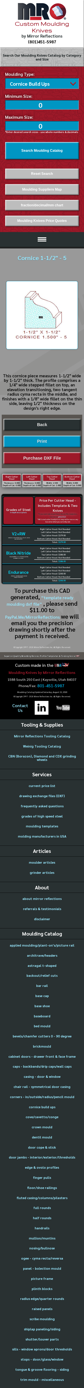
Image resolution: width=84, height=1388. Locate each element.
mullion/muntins (42, 1238)
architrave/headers (42, 955)
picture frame (42, 1278)
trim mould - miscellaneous (42, 1379)
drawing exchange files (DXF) (42, 796)
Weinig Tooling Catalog (42, 746)
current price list (42, 785)
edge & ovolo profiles (42, 1167)
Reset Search (42, 173)
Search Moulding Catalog (42, 150)
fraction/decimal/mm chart (42, 205)
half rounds (42, 1218)
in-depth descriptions (18, 513)
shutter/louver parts (42, 1339)
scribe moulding (42, 1319)
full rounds (42, 1207)
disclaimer (42, 919)
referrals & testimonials (42, 908)
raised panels (42, 1308)
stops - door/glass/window (42, 1359)
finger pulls (42, 1177)
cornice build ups (42, 1107)
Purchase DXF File (42, 458)
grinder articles (42, 872)
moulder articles (42, 862)
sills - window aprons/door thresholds (42, 1349)
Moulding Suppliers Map (42, 189)
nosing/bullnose (42, 1248)
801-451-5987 (50, 686)
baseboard (42, 1016)
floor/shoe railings (42, 1187)
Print (42, 441)
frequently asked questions (42, 806)
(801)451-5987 (42, 41)
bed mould (42, 1026)
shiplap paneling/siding (42, 1329)
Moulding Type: (19, 74)
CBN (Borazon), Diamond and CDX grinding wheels (42, 758)
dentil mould (42, 1137)
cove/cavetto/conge (42, 1117)
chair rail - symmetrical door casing (42, 1086)
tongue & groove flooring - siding (42, 1369)
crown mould (42, 1127)
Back (42, 424)
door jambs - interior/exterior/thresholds (42, 1157)
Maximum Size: (19, 117)
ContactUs (20, 708)
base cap (42, 995)
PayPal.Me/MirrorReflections (33, 617)
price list (62, 517)
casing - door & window (42, 1076)
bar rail (42, 985)
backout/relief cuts (42, 975)
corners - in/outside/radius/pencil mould (42, 1096)
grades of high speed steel (42, 816)
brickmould (42, 1046)
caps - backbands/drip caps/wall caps (42, 1066)
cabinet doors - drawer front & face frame (42, 1056)
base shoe (42, 1006)
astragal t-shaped (42, 965)
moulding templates (42, 826)
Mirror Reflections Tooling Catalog (42, 736)
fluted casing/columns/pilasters (42, 1197)
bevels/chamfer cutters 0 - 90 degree (42, 1036)
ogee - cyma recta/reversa (42, 1258)
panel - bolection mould (42, 1268)
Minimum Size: (18, 96)
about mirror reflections (42, 898)
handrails (42, 1228)
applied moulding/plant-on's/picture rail (42, 945)
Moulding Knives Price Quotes (42, 221)
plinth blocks (42, 1288)
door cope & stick (42, 1147)
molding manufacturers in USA (42, 836)
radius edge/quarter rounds (42, 1298)
